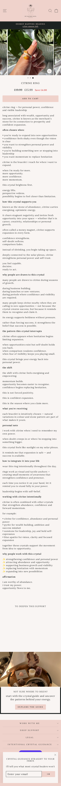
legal (30, 737)
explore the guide (30, 707)
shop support (29, 730)
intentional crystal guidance (30, 744)
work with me (30, 723)
